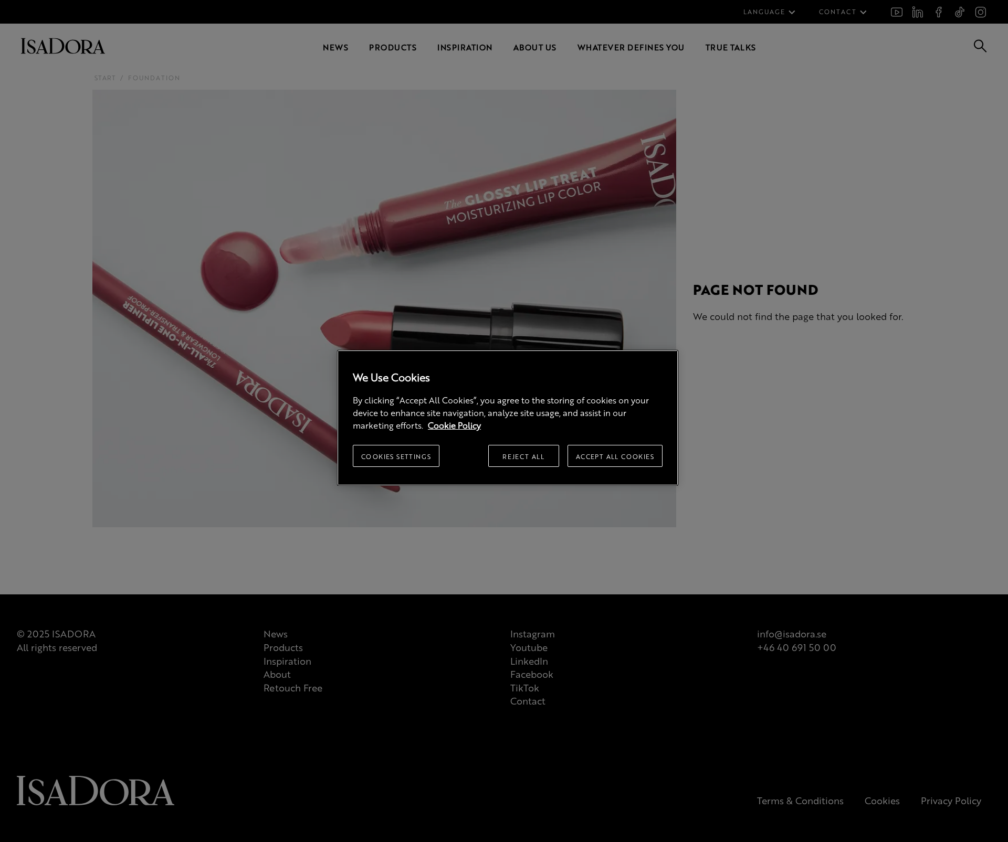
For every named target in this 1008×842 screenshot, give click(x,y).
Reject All (523, 456)
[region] (507, 418)
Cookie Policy (454, 425)
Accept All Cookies (615, 456)
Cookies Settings (396, 456)
